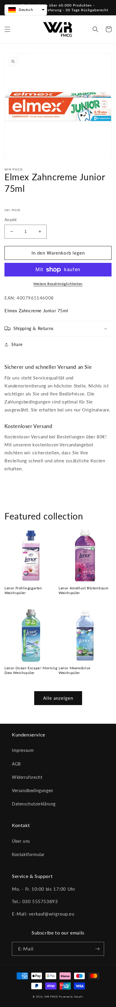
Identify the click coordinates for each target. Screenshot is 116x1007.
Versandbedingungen (32, 790)
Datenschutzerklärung (34, 803)
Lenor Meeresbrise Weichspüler (74, 670)
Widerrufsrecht (27, 777)
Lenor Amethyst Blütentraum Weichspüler (84, 590)
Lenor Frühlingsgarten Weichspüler (23, 590)
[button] (7, 29)
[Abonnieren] (97, 949)
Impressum (23, 750)
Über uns (21, 841)
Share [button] (17, 344)
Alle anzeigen (58, 698)
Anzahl (10, 219)
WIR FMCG (51, 996)
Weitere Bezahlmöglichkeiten (58, 283)
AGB (16, 763)
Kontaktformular (28, 854)
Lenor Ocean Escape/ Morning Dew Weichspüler (30, 670)
